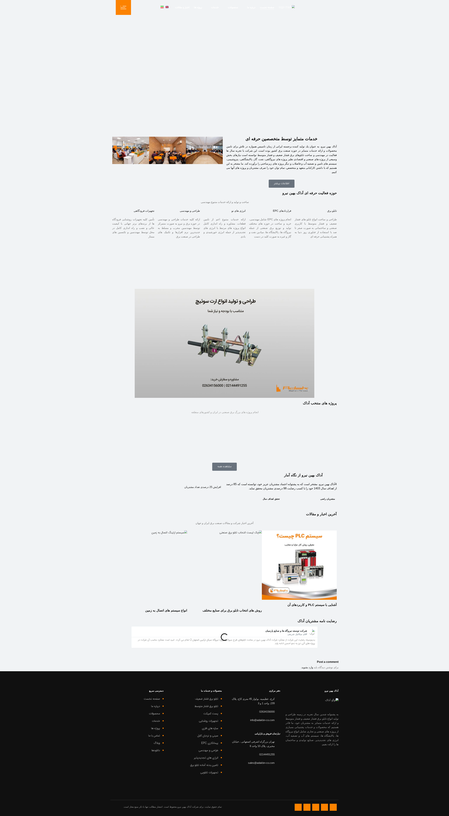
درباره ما (155, 706)
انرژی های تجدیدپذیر (206, 758)
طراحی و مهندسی (208, 750)
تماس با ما (154, 735)
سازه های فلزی (210, 728)
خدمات (156, 721)
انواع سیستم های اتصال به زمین (166, 610)
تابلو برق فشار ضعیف (206, 699)
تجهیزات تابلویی (209, 772)
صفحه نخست (152, 699)
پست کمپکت (210, 713)
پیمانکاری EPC (209, 743)
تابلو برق (332, 210)
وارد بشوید (307, 667)
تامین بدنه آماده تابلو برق (204, 765)
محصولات (154, 713)
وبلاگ (157, 743)
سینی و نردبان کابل (207, 735)
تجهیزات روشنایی (208, 721)
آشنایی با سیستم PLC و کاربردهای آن (312, 605)
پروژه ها (155, 728)
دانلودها (156, 750)
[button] (115, 440)
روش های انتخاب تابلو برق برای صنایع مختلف (232, 610)
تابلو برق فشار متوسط (206, 706)
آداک (188, 806)
